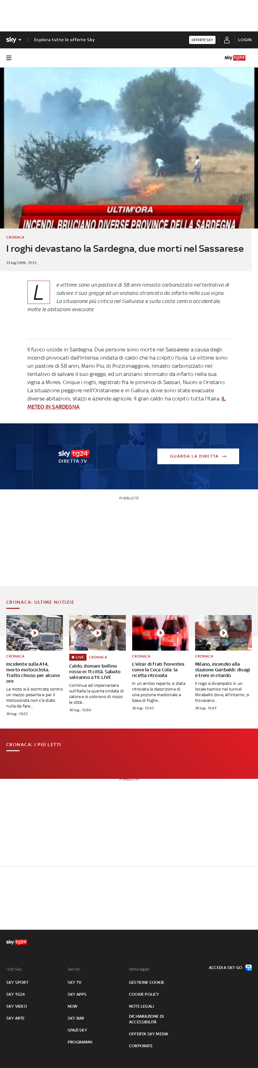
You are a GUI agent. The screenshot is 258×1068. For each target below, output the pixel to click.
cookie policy (144, 994)
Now (73, 1006)
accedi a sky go (225, 967)
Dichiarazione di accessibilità (146, 1019)
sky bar (76, 1018)
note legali (141, 1006)
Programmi (80, 1042)
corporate (141, 1045)
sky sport (17, 982)
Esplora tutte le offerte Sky (64, 39)
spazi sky (77, 1030)
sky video (16, 1006)
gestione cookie (146, 982)
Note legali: (139, 969)
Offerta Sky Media (148, 1034)
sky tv (74, 982)
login (245, 39)
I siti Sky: (14, 969)
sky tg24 (15, 994)
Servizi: (74, 969)
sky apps (77, 994)
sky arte (15, 1018)
